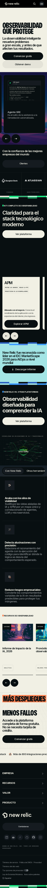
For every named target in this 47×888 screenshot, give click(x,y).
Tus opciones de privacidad (12, 870)
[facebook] (34, 837)
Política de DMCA (25, 862)
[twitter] (20, 837)
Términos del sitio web (10, 866)
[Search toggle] (34, 4)
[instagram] (40, 837)
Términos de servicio (10, 862)
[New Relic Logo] (11, 4)
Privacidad (37, 862)
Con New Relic (13, 470)
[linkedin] (7, 837)
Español (8, 878)
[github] (27, 837)
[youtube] (13, 837)
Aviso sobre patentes (32, 874)
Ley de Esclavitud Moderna (12, 874)
